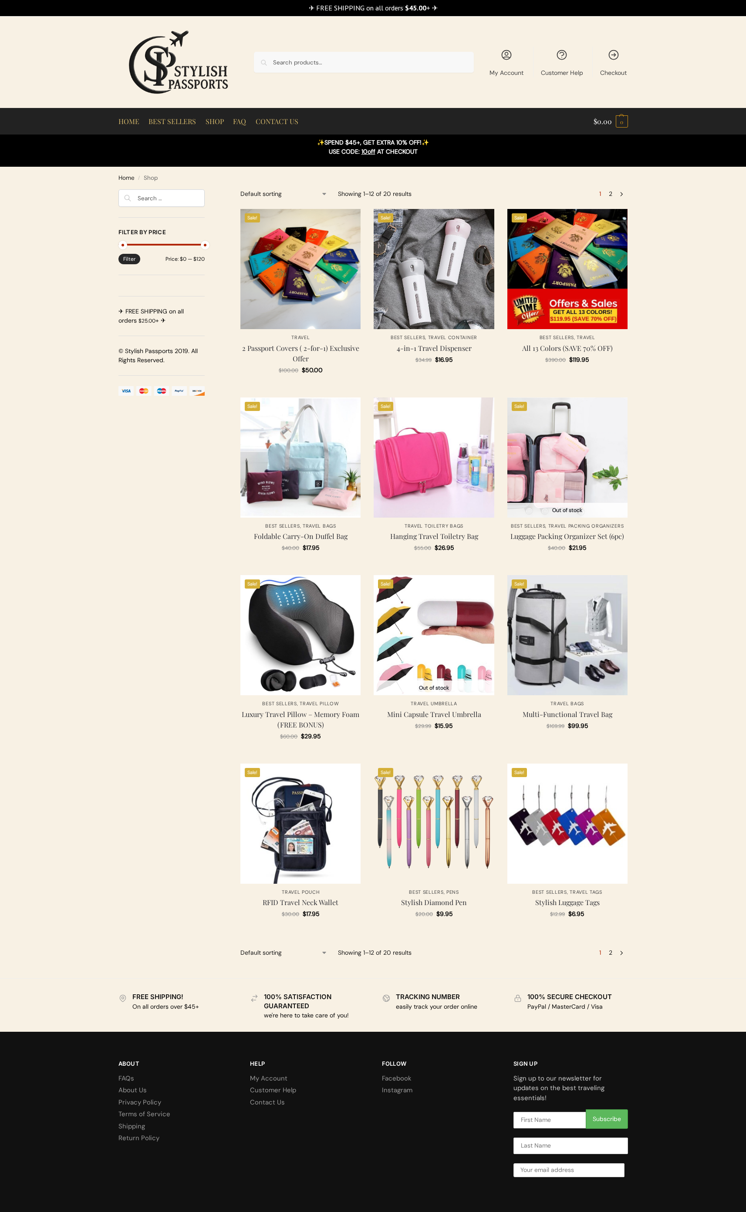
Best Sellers (408, 337)
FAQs (126, 1078)
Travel (300, 337)
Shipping (131, 1126)
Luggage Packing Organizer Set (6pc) (567, 536)
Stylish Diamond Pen (434, 902)
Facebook (397, 1078)
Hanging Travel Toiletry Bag (434, 536)
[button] (611, 121)
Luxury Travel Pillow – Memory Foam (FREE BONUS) (300, 719)
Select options (300, 389)
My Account (506, 73)
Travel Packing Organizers (586, 526)
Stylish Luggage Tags (567, 902)
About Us (132, 1090)
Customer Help (562, 73)
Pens (452, 892)
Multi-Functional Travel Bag (567, 714)
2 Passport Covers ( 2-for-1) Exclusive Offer (300, 353)
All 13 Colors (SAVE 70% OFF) (567, 348)
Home (126, 178)
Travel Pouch (300, 892)
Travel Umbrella (434, 703)
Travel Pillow (319, 703)
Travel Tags (586, 892)
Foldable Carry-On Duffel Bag (301, 536)
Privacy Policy (139, 1102)
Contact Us (267, 1102)
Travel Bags (319, 526)
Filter (129, 259)
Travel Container (452, 337)
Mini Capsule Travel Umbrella (434, 714)
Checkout (613, 73)
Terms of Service (144, 1114)
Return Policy (138, 1138)
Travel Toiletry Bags (434, 526)
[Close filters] (207, 195)
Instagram (397, 1090)
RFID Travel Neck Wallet (300, 902)
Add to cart (567, 378)
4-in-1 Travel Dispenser (434, 348)
